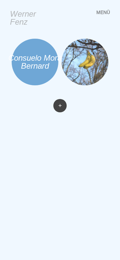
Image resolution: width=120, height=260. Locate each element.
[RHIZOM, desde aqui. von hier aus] (85, 62)
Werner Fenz (23, 17)
